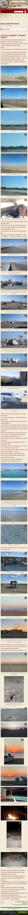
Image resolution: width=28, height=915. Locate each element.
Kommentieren (7, 29)
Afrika (25, 9)
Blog (14, 910)
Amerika (3, 9)
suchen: (12, 11)
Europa (15, 9)
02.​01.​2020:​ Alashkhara (2, 902)
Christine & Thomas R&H (6, 25)
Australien (9, 9)
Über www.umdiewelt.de (14, 908)
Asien (20, 9)
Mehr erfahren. (15, 913)
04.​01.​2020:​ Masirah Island (20, 902)
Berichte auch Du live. (20, 4)
